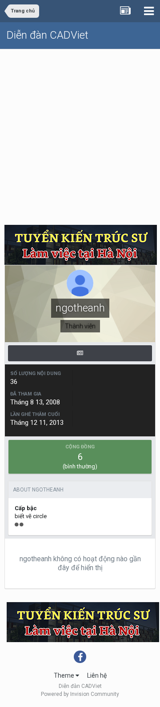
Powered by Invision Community (80, 694)
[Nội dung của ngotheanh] (80, 353)
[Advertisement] (80, 134)
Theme (65, 675)
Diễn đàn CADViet (47, 35)
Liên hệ (97, 675)
